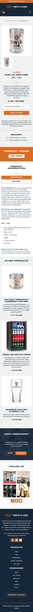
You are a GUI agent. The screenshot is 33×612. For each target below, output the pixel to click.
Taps (16, 554)
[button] (3, 12)
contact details (16, 595)
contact (21, 453)
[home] (16, 6)
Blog (16, 581)
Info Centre (16, 575)
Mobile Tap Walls (16, 561)
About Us (16, 578)
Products (8, 20)
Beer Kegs (14, 20)
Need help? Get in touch (16, 1)
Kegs (16, 551)
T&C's (16, 587)
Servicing (17, 564)
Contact (16, 584)
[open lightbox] (16, 40)
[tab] (16, 177)
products (16, 547)
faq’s (10, 453)
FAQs (16, 572)
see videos (16, 156)
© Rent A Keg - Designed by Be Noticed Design (16, 607)
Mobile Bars (16, 558)
